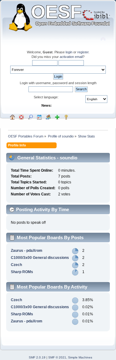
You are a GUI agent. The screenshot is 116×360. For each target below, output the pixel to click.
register (82, 52)
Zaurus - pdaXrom (26, 250)
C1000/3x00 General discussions (40, 258)
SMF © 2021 (57, 357)
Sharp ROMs (22, 272)
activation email (71, 57)
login (69, 52)
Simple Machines (80, 357)
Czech (16, 265)
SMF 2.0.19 (37, 357)
